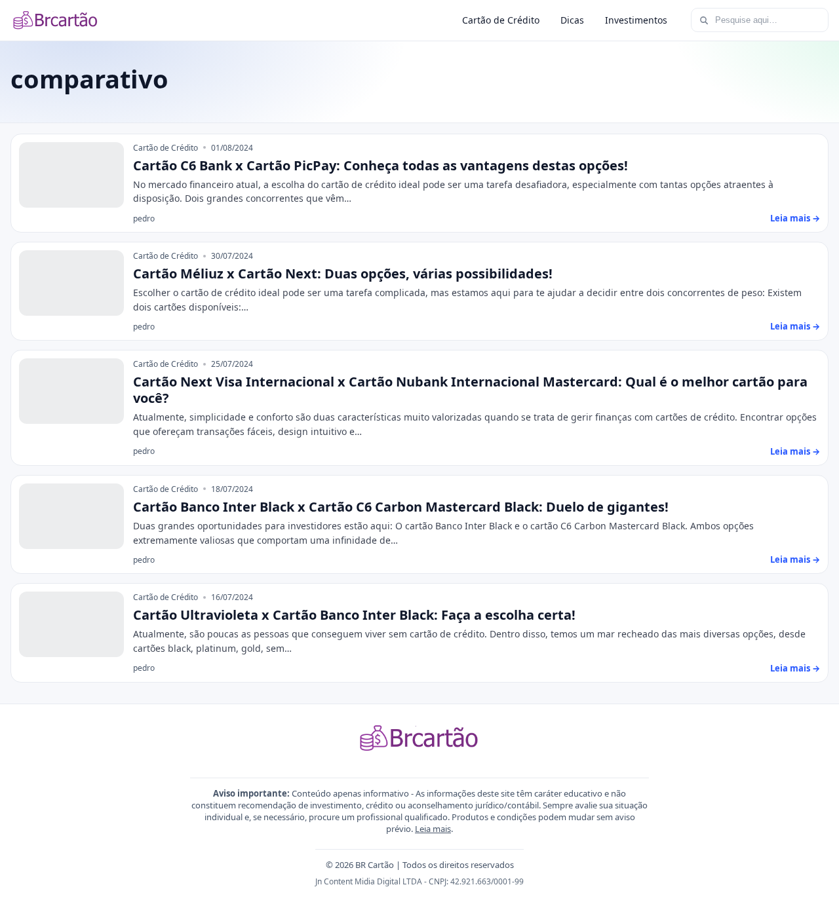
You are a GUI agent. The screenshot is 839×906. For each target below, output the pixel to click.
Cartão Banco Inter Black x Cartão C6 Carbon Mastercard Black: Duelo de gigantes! (401, 507)
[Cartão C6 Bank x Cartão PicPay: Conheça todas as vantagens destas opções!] (71, 175)
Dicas (572, 20)
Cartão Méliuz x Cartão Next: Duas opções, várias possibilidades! (343, 273)
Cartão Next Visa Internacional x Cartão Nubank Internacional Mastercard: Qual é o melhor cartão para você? (470, 390)
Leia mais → (795, 218)
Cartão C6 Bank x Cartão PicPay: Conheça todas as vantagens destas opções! (380, 165)
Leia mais (433, 829)
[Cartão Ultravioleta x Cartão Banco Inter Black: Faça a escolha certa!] (71, 624)
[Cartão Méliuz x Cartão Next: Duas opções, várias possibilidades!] (71, 283)
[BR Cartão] (55, 20)
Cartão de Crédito (500, 20)
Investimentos (636, 20)
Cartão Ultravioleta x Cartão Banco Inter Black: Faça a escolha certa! (354, 615)
